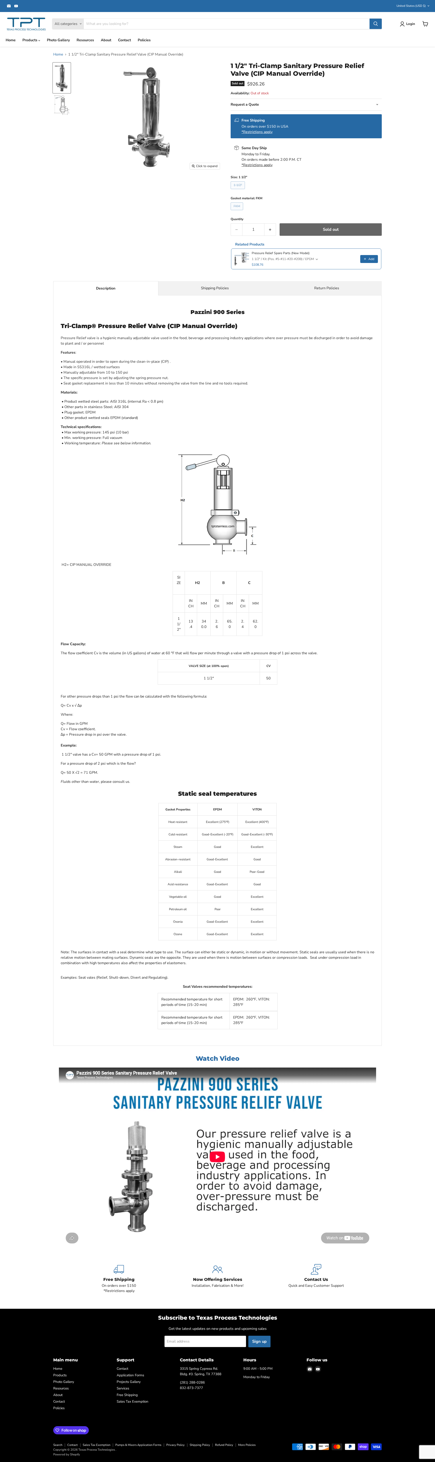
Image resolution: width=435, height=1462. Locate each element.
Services (123, 1388)
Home (11, 40)
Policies (144, 40)
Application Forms (130, 1375)
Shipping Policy (200, 1445)
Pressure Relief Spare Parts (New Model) (280, 253)
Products (30, 40)
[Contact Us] (316, 1279)
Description (105, 288)
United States (411, 6)
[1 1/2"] (238, 190)
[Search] (376, 24)
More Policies (247, 1445)
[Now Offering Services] (217, 1279)
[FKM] (237, 211)
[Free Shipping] (119, 1279)
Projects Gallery (129, 1381)
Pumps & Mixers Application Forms (138, 1445)
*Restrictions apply (257, 131)
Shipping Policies (215, 288)
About (106, 40)
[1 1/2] (62, 78)
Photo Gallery (58, 40)
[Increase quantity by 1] (270, 229)
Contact (124, 40)
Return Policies (326, 288)
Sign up (259, 1341)
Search (57, 1445)
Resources (85, 40)
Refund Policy (224, 1445)
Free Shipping (127, 1395)
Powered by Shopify (66, 1454)
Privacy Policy (175, 1445)
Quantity (237, 219)
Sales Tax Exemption (132, 1401)
